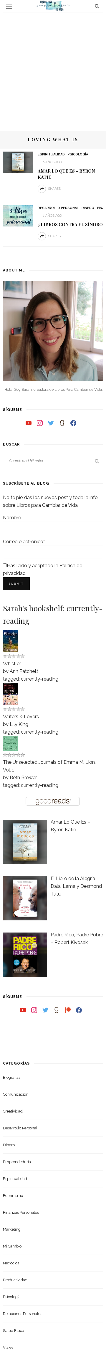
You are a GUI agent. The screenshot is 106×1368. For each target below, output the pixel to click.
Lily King (19, 724)
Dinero (88, 208)
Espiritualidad (51, 154)
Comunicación (15, 1094)
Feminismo (13, 1195)
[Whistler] (10, 641)
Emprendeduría (17, 1162)
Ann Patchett (24, 671)
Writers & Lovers (21, 716)
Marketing (12, 1229)
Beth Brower (23, 777)
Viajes (8, 1347)
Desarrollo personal (58, 208)
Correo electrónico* (24, 541)
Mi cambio (12, 1246)
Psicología (78, 154)
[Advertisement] (53, 68)
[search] (97, 6)
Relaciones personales (22, 1313)
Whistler (12, 663)
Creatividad (13, 1111)
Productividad (15, 1280)
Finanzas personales (21, 1212)
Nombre (12, 517)
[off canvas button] (9, 6)
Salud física (13, 1330)
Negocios (11, 1263)
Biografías (11, 1077)
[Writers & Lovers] (10, 694)
